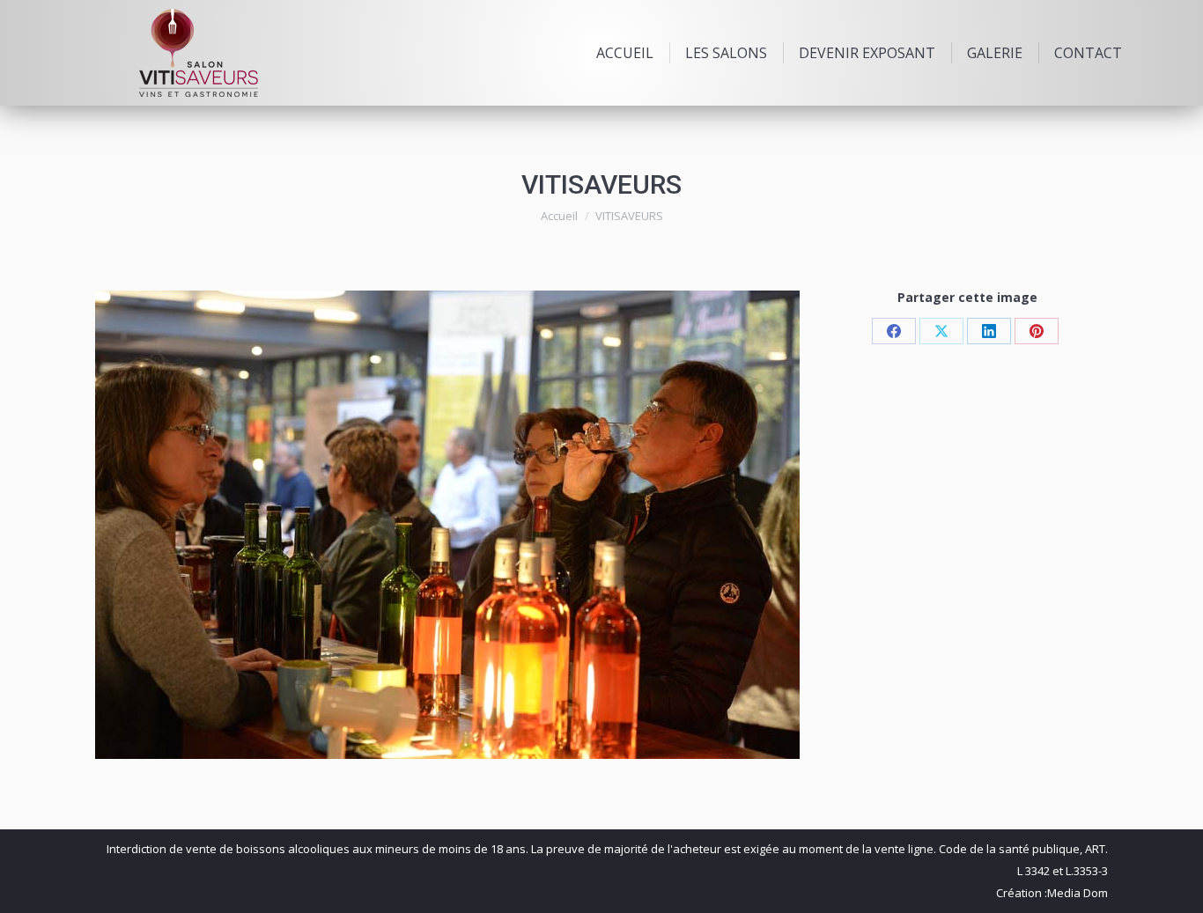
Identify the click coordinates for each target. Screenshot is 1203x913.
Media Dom (1077, 893)
